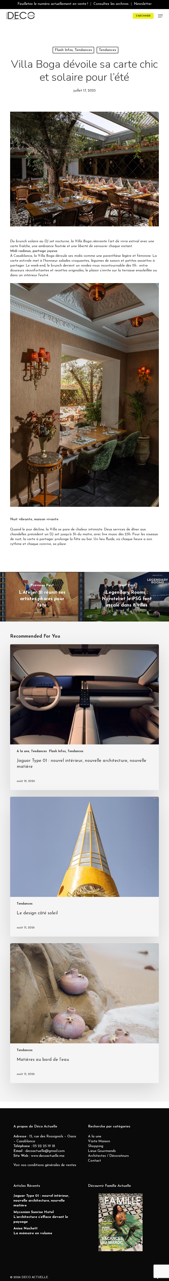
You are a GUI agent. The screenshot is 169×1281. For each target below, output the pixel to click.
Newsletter (143, 4)
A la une (94, 1136)
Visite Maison (99, 1141)
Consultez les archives (111, 4)
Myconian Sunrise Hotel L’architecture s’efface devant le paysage (40, 1217)
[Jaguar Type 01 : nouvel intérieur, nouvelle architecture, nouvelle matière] (84, 717)
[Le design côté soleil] (84, 867)
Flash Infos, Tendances (73, 50)
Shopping (95, 1146)
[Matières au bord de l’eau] (84, 1013)
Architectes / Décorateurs (108, 1156)
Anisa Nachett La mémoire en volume (32, 1231)
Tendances (107, 50)
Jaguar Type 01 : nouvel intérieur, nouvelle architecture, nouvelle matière (41, 1200)
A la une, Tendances (32, 751)
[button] (160, 16)
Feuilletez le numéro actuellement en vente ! (53, 4)
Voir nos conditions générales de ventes (44, 1165)
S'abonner (143, 16)
